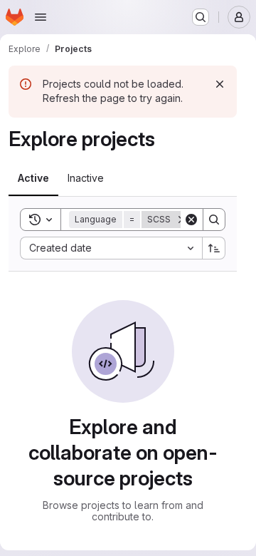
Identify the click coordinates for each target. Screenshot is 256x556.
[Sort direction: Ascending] (214, 248)
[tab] (33, 178)
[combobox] (111, 248)
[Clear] (191, 219)
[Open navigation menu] (40, 17)
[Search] (214, 219)
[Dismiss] (219, 84)
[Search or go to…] (200, 17)
